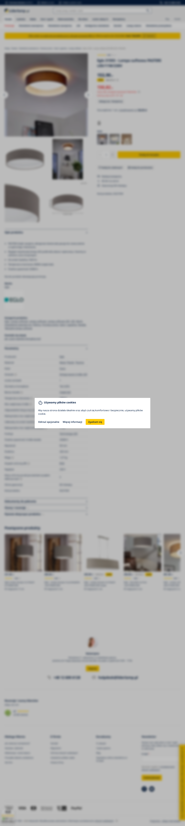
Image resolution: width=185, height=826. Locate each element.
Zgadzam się (95, 421)
